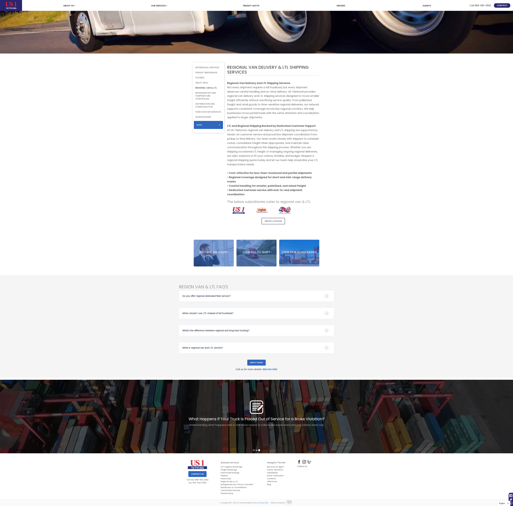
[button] (68, 5)
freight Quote (251, 5)
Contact (502, 5)
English (502, 503)
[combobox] (504, 503)
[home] (11, 5)
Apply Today (256, 362)
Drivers (341, 5)
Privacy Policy (264, 503)
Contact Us (197, 474)
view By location (273, 221)
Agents (427, 5)
